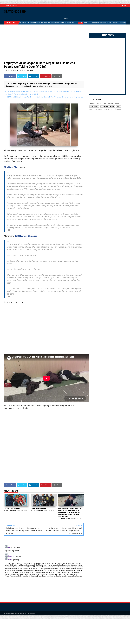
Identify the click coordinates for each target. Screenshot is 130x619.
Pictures (107, 109)
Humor (118, 106)
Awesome (110, 103)
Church (117, 103)
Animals (99, 103)
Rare (113, 109)
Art (104, 103)
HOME (66, 18)
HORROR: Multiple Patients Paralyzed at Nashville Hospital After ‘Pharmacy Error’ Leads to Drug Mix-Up (45, 97)
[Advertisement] (44, 43)
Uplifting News (93, 112)
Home (124, 613)
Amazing (91, 103)
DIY (101, 106)
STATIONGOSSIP (15, 11)
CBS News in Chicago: (25, 236)
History (112, 106)
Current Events (93, 106)
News (58, 22)
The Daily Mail (11, 167)
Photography (98, 109)
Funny (106, 106)
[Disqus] (44, 569)
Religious (118, 109)
